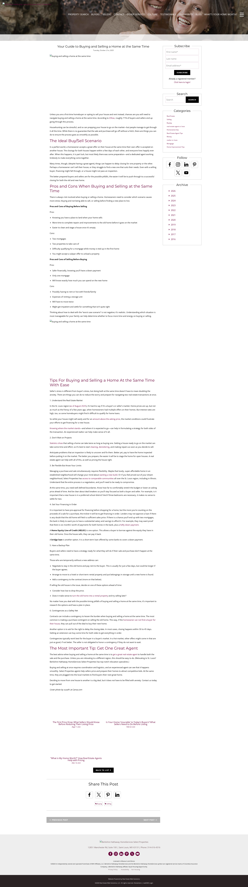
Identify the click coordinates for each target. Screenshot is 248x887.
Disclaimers (138, 883)
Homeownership (173, 130)
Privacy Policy (113, 869)
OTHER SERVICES (136, 14)
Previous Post (59, 820)
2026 (173, 191)
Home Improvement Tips (176, 147)
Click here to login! (182, 82)
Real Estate (171, 116)
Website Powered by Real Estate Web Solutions (124, 879)
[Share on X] (98, 794)
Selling (108, 804)
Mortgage (170, 143)
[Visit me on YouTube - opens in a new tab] (186, 172)
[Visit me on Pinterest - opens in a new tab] (194, 164)
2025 (173, 195)
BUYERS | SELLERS (101, 14)
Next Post (149, 820)
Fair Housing (135, 869)
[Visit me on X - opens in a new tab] (178, 172)
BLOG (198, 14)
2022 (173, 210)
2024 (173, 200)
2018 (173, 229)
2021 (173, 215)
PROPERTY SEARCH (78, 14)
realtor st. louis (172, 140)
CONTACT (119, 14)
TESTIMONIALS (168, 14)
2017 (173, 234)
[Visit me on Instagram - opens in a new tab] (178, 164)
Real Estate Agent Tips (175, 133)
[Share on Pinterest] (107, 794)
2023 (173, 205)
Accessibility (125, 869)
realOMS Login (148, 883)
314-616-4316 (153, 847)
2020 (173, 219)
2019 (173, 224)
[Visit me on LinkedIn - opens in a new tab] (186, 164)
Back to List (103, 770)
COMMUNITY (186, 14)
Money (169, 137)
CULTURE (153, 14)
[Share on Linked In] (117, 794)
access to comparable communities (98, 478)
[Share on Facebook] (89, 794)
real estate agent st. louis (176, 126)
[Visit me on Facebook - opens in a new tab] (169, 164)
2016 (173, 239)
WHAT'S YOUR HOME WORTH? (220, 14)
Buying (99, 804)
